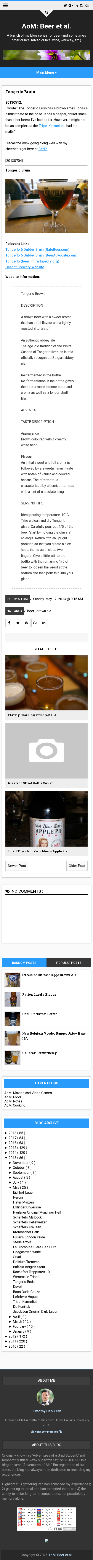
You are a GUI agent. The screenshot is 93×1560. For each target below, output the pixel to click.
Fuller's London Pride (29, 1237)
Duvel (17, 1287)
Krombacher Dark (26, 1232)
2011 (13, 1341)
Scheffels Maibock (27, 1217)
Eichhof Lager (23, 1192)
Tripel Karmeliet (51, 126)
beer (31, 611)
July (16, 1182)
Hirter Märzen (23, 1202)
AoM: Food (12, 1097)
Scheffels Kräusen (27, 1227)
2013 (13, 1158)
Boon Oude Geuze (26, 1292)
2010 (13, 1346)
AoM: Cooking (14, 1105)
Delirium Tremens (26, 1262)
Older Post (77, 866)
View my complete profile (46, 1431)
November (21, 1163)
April (17, 1317)
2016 (13, 1143)
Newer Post (17, 866)
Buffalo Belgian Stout (29, 1267)
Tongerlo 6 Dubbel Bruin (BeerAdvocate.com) (41, 255)
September (21, 1173)
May (16, 1188)
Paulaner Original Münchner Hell (37, 1212)
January (19, 1331)
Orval (17, 1257)
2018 (13, 1133)
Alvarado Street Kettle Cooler (30, 783)
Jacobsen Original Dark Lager (35, 1311)
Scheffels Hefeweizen (30, 1222)
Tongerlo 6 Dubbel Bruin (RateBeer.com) (37, 250)
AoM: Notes (13, 1101)
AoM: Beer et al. (46, 26)
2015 (13, 1148)
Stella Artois (22, 1242)
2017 (13, 1138)
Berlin (43, 149)
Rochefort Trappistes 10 (31, 1272)
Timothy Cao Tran (46, 1411)
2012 (13, 1336)
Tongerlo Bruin (20, 91)
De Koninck (21, 1307)
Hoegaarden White (27, 1252)
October (19, 1168)
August (18, 1177)
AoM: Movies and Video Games (28, 1093)
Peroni (18, 1197)
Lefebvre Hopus (25, 1297)
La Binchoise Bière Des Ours (34, 1247)
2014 (13, 1153)
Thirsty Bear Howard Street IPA (32, 715)
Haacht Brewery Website (24, 267)
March (18, 1322)
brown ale (44, 611)
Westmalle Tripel (25, 1277)
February (20, 1326)
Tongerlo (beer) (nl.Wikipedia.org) (32, 261)
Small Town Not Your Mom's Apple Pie (37, 851)
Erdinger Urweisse (27, 1207)
